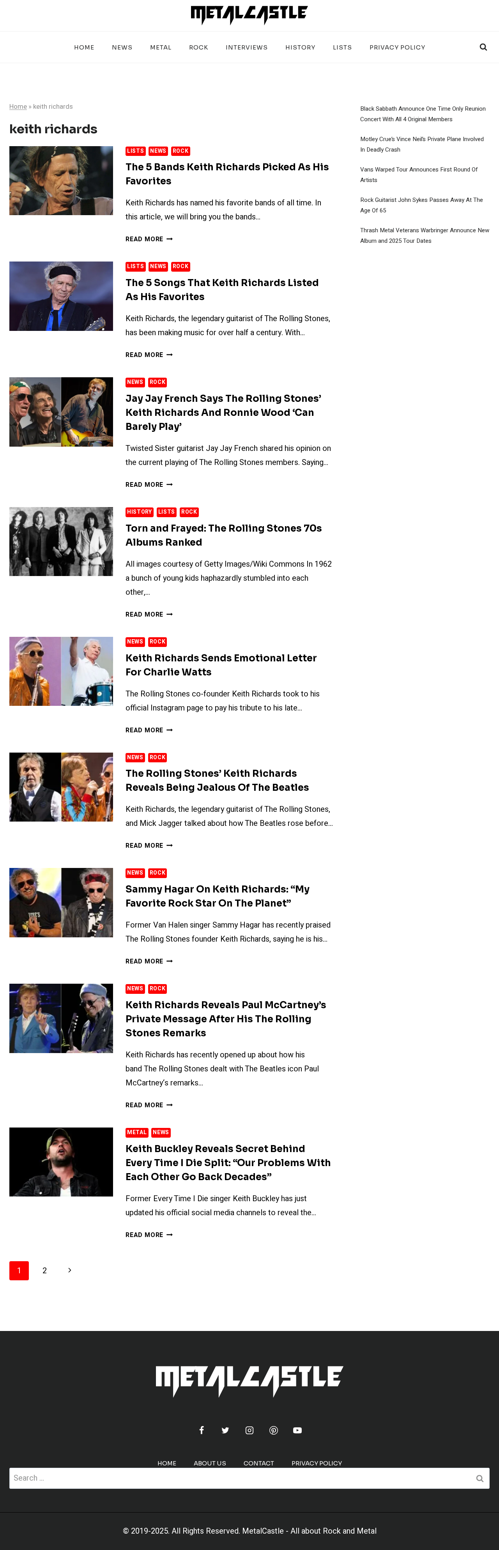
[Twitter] (225, 1430)
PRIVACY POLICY (397, 47)
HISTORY (300, 47)
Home (84, 47)
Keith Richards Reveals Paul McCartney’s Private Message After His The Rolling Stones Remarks (226, 1019)
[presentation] (61, 180)
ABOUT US (210, 1463)
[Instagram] (249, 1430)
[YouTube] (297, 1430)
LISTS (342, 47)
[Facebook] (201, 1430)
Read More (149, 239)
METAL (161, 47)
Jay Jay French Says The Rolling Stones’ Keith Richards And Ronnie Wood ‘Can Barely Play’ (223, 413)
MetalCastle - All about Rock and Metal (309, 1531)
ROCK (198, 47)
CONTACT (259, 1463)
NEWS (122, 47)
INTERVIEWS (247, 47)
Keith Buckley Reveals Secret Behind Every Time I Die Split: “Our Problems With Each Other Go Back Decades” (228, 1163)
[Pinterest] (273, 1430)
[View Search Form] (483, 47)
